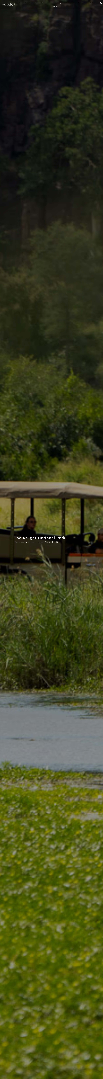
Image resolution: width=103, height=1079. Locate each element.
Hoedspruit (70, 3)
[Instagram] (101, 3)
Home (21, 3)
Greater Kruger (57, 3)
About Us (28, 3)
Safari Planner (82, 3)
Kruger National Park (42, 3)
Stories (92, 3)
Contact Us (56, 6)
